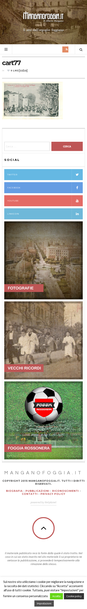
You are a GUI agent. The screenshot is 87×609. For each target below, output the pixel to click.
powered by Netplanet (43, 502)
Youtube (13, 200)
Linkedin (13, 214)
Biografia (14, 490)
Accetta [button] (56, 596)
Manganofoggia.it (43, 472)
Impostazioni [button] (44, 603)
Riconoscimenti (65, 490)
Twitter (12, 174)
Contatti (30, 493)
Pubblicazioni (37, 490)
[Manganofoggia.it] (43, 21)
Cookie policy (74, 596)
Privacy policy (52, 493)
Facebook (13, 187)
